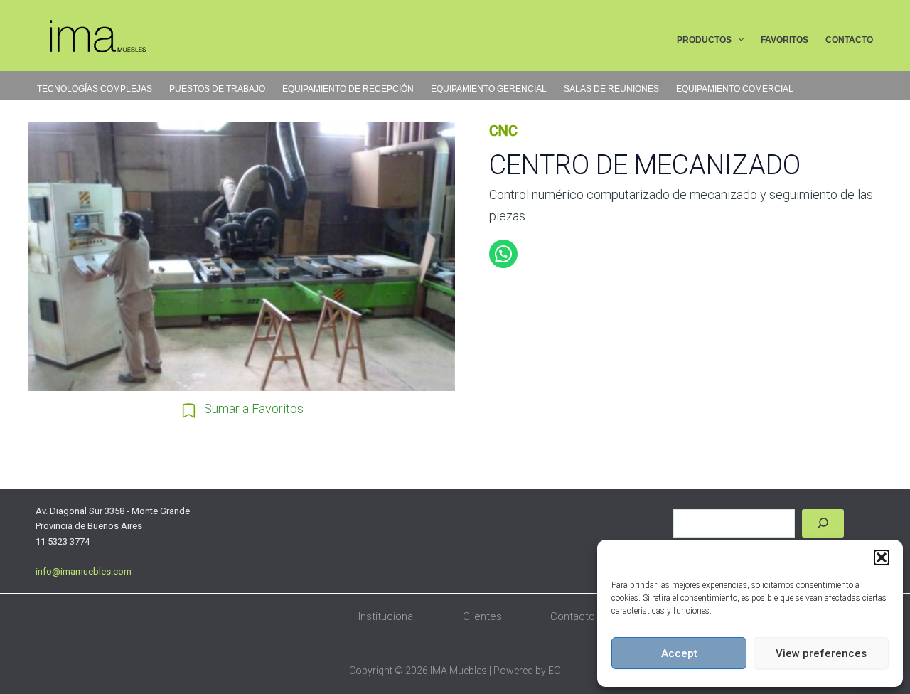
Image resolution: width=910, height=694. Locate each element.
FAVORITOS (784, 40)
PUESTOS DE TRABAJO (217, 89)
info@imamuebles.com (84, 571)
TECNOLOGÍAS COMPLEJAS (94, 89)
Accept (679, 653)
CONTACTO (849, 40)
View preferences (821, 653)
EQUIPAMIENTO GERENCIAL (489, 89)
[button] (881, 557)
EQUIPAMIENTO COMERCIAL (734, 89)
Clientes (482, 616)
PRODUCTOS (704, 40)
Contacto (572, 616)
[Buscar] (823, 523)
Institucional (386, 616)
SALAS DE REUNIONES (611, 89)
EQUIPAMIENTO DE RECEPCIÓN (348, 89)
